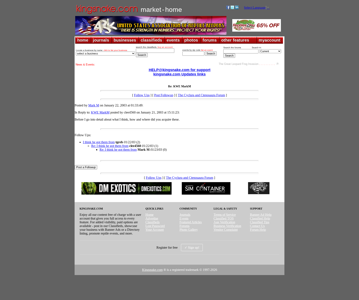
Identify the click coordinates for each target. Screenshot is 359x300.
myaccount (269, 40)
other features (235, 40)
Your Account (154, 229)
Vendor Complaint (226, 229)
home (82, 40)
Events (184, 218)
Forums (184, 226)
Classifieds (152, 222)
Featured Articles (191, 222)
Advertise (151, 218)
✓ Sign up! (191, 247)
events (173, 40)
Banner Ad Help (261, 214)
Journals (185, 214)
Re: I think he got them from (109, 146)
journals (101, 40)
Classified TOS (224, 218)
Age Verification (224, 222)
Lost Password (155, 226)
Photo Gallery (189, 229)
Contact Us (257, 226)
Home (149, 214)
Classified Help (260, 218)
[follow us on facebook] (228, 8)
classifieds (151, 40)
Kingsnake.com (152, 270)
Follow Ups (142, 95)
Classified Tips (259, 222)
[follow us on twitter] (232, 8)
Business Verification (227, 226)
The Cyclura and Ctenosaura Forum (201, 95)
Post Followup (163, 95)
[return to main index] (106, 13)
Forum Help (258, 229)
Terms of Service (225, 214)
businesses (125, 40)
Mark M (93, 105)
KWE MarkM (100, 112)
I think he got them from (99, 142)
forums (210, 40)
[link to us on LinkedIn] (237, 8)
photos (191, 40)
